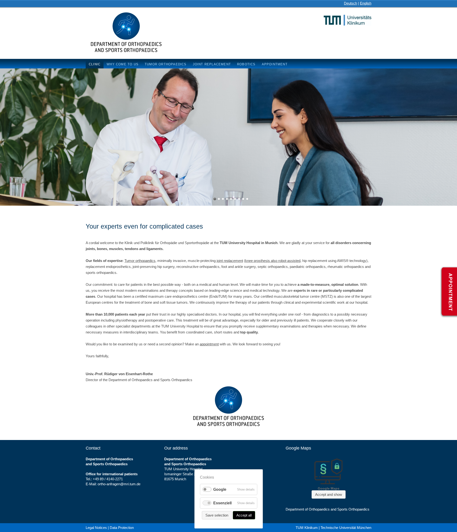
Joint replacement (212, 64)
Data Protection (122, 528)
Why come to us (123, 64)
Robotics (246, 64)
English (365, 3)
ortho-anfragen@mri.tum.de (119, 484)
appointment (209, 344)
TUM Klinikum (307, 528)
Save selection (216, 515)
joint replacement (230, 261)
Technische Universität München (346, 528)
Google (219, 489)
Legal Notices (96, 528)
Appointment (275, 64)
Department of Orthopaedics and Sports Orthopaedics (327, 509)
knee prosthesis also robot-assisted (272, 261)
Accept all (244, 515)
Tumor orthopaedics (166, 64)
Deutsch (350, 3)
